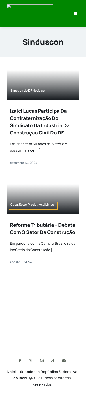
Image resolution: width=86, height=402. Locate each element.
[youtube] (64, 360)
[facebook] (20, 360)
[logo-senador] (30, 6)
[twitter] (31, 360)
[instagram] (42, 360)
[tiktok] (53, 360)
